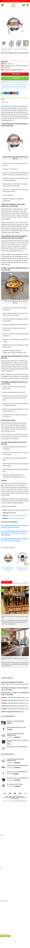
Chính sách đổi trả (21, 797)
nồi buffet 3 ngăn (23, 84)
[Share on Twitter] (8, 93)
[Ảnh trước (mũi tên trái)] (1, 945)
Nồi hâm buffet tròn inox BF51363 (10, 106)
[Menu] (2, 5)
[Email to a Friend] (11, 93)
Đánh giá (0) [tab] (4, 102)
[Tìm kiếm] (23, 5)
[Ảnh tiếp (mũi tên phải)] (6, 945)
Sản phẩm (11, 48)
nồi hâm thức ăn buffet (20, 87)
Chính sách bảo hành (9, 797)
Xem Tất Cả (25, 582)
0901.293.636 (12, 706)
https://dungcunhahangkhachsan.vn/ (17, 515)
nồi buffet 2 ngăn (15, 84)
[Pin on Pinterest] (14, 93)
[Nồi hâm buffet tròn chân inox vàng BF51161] (22, 558)
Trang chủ (4, 48)
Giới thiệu (8, 796)
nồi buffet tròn (19, 86)
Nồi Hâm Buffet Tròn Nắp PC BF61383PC (7, 569)
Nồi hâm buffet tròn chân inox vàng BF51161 (22, 569)
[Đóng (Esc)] (1, 938)
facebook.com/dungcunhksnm (16, 518)
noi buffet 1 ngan (7, 84)
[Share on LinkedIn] (17, 93)
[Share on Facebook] (5, 93)
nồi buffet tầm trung (11, 86)
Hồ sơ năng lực (15, 798)
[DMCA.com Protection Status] (5, 936)
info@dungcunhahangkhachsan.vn (14, 711)
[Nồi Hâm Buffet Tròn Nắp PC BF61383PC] (7, 558)
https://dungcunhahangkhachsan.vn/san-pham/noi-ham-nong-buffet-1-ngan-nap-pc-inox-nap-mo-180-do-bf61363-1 (15, 533)
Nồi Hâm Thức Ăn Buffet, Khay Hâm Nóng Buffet (16, 82)
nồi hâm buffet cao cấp (9, 87)
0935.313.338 (12, 708)
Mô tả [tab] (3, 99)
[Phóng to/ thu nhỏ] (6, 938)
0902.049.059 (12, 700)
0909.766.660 (16, 74)
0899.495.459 (12, 703)
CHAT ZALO (15, 78)
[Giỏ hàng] (27, 5)
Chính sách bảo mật (17, 796)
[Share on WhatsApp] (2, 93)
